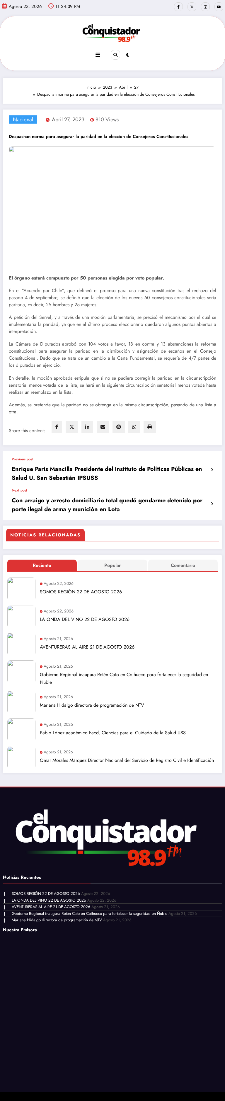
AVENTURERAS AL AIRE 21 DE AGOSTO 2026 (87, 647)
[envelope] (103, 427)
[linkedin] (87, 427)
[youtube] (218, 6)
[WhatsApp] (134, 427)
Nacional (23, 119)
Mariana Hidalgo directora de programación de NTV (92, 705)
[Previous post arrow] (212, 469)
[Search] (115, 54)
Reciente (42, 565)
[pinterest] (118, 427)
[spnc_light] (127, 55)
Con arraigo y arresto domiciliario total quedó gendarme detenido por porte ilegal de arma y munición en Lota (107, 505)
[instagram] (205, 6)
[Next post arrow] (212, 503)
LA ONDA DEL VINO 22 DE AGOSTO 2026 (84, 619)
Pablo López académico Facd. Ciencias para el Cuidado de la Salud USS (113, 732)
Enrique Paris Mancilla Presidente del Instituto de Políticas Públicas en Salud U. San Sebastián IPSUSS (107, 473)
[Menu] (98, 55)
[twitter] (72, 427)
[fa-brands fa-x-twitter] (192, 6)
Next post (19, 490)
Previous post (22, 459)
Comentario (183, 565)
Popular (112, 565)
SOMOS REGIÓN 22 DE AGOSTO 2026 (81, 591)
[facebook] (57, 427)
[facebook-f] (178, 6)
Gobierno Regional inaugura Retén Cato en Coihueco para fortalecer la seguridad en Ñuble (124, 678)
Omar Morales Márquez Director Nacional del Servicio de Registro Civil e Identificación (127, 760)
